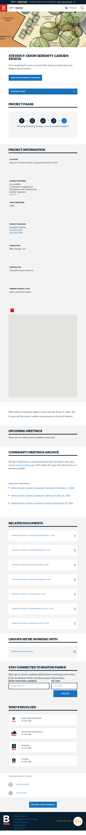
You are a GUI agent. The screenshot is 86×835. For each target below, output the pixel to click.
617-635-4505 (16, 230)
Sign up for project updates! (25, 78)
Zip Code (55, 681)
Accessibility (20, 825)
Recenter (12, 310)
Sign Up (65, 693)
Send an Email (16, 233)
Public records (21, 822)
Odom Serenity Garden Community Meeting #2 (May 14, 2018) (40, 496)
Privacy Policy (20, 816)
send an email (22, 784)
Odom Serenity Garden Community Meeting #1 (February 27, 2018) (42, 488)
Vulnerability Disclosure (25, 819)
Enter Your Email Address (23, 681)
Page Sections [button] (18, 91)
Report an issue (64, 821)
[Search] (81, 8)
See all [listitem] (13, 195)
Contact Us (19, 828)
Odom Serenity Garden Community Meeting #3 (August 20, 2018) (42, 503)
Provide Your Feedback (43, 805)
